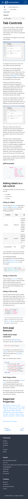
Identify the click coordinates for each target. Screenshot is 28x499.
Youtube (5, 449)
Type (7, 414)
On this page (7, 18)
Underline (12, 414)
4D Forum (5, 443)
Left (23, 408)
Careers (5, 488)
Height (23, 407)
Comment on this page (11, 421)
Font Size (18, 407)
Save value (18, 410)
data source (15, 207)
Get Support (6, 473)
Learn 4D (5, 462)
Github (5, 451)
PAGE (14, 75)
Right (13, 410)
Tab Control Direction (17, 412)
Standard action (7, 412)
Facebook (5, 445)
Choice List (14, 405)
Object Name (7, 410)
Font (13, 407)
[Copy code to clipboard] (23, 167)
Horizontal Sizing (13, 408)
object (14, 205)
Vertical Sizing (19, 414)
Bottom (8, 405)
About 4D (5, 482)
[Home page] (4, 7)
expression (12, 260)
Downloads (6, 469)
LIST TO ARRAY (10, 321)
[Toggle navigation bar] (3, 2)
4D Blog (5, 441)
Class (19, 405)
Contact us (5, 484)
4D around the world (8, 486)
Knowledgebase (7, 467)
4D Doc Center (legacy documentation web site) (15, 465)
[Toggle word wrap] (20, 167)
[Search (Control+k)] (25, 2)
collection (5, 207)
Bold (4, 405)
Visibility (18, 416)
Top (4, 414)
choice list (14, 278)
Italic (20, 408)
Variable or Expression (9, 416)
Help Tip (6, 408)
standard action (12, 262)
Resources (5, 471)
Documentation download (9, 460)
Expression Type (7, 407)
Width (22, 416)
